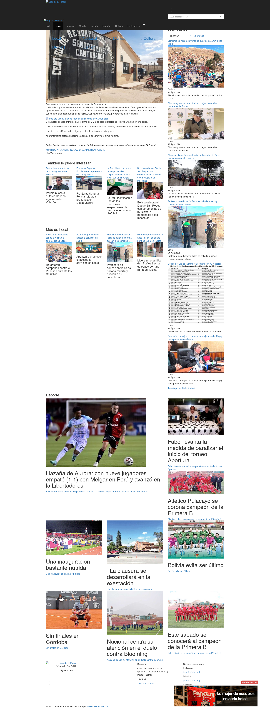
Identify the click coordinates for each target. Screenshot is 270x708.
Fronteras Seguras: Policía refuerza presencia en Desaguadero (89, 171)
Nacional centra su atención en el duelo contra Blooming (135, 659)
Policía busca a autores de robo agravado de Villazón (57, 171)
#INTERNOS (68, 149)
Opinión (119, 25)
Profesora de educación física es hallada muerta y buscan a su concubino (119, 237)
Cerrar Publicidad (249, 682)
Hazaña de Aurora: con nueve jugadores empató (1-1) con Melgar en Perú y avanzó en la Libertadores (97, 491)
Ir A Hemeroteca (196, 35)
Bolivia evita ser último (179, 571)
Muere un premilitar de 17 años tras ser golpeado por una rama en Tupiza (150, 237)
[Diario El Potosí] (104, 1)
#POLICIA (100, 149)
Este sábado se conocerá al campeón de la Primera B (194, 652)
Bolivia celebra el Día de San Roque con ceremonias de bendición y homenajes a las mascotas (149, 174)
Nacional (70, 25)
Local (58, 25)
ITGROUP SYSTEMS (97, 706)
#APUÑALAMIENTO (85, 149)
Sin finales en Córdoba (57, 647)
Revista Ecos (134, 25)
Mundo (82, 25)
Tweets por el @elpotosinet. (181, 388)
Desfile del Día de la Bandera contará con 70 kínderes (194, 263)
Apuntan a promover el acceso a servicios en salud (87, 237)
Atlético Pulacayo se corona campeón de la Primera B (194, 518)
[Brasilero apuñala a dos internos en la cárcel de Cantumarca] (77, 118)
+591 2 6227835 (145, 683)
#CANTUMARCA (54, 149)
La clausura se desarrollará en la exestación (129, 589)
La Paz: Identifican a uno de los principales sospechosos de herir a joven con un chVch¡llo (119, 173)
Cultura (94, 25)
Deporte (106, 25)
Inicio (48, 25)
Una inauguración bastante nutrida (63, 573)
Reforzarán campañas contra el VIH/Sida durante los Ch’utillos (57, 237)
